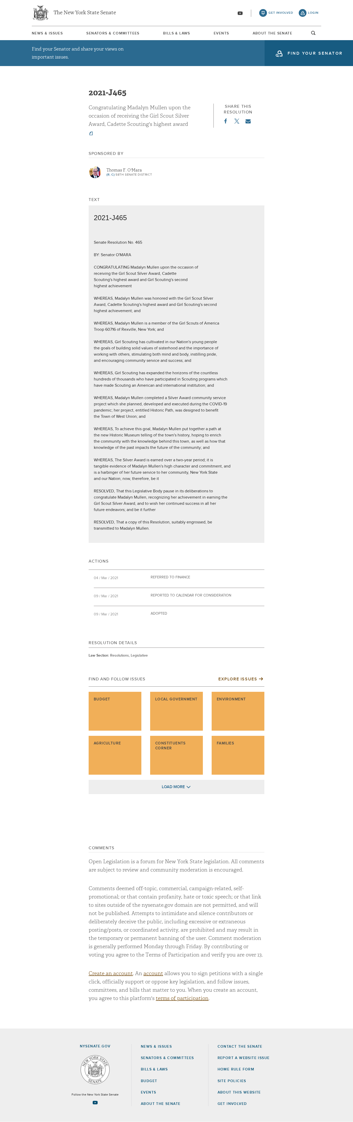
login (313, 13)
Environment (231, 699)
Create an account (111, 973)
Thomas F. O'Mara (124, 170)
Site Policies (232, 1081)
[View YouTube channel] (240, 13)
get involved (280, 13)
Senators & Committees (112, 33)
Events (221, 33)
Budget (102, 699)
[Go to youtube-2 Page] (95, 1102)
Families (225, 743)
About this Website (239, 1092)
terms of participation (182, 998)
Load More (173, 787)
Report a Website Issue (244, 1058)
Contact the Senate (240, 1046)
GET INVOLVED (232, 1104)
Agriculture (107, 743)
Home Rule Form (236, 1069)
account (153, 973)
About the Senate (160, 1104)
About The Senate (272, 33)
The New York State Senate (84, 13)
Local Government (176, 699)
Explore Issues (237, 679)
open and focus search (313, 34)
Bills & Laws (176, 33)
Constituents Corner (170, 746)
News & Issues (47, 33)
